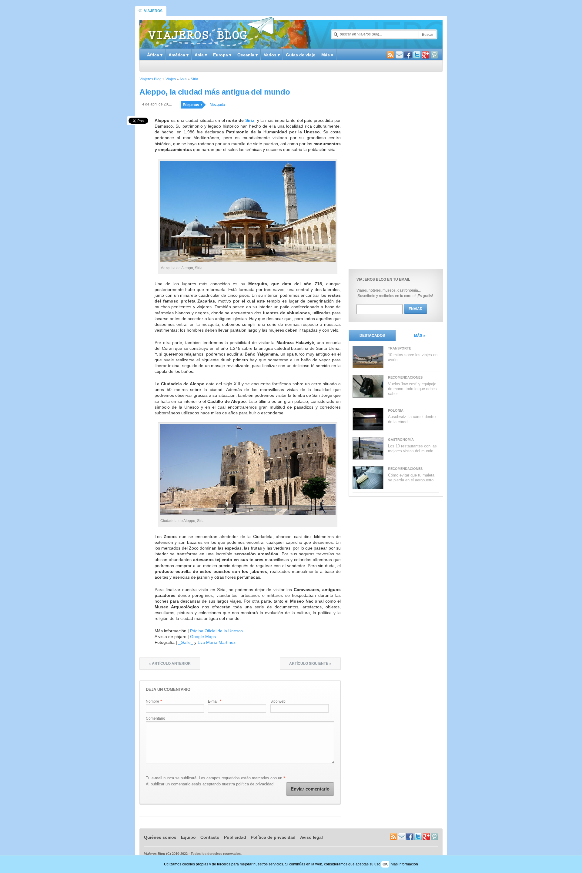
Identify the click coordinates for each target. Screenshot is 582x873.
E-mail (213, 701)
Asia (183, 79)
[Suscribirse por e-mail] (399, 55)
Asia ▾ (201, 54)
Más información (404, 864)
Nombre (152, 701)
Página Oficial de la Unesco (216, 630)
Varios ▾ (272, 54)
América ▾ (179, 54)
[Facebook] (408, 55)
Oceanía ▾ (247, 54)
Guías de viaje (300, 54)
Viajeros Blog (150, 79)
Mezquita (217, 104)
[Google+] (425, 55)
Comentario (155, 718)
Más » (327, 54)
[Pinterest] (434, 55)
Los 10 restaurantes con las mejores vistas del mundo (412, 448)
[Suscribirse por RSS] (390, 55)
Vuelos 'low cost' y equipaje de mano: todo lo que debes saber (412, 389)
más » (419, 335)
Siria (194, 79)
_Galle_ (185, 642)
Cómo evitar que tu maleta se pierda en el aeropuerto (411, 477)
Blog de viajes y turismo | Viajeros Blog (211, 32)
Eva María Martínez (217, 642)
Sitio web (278, 701)
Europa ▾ (222, 54)
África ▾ (154, 54)
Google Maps (203, 636)
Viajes (171, 79)
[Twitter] (416, 55)
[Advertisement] (394, 169)
